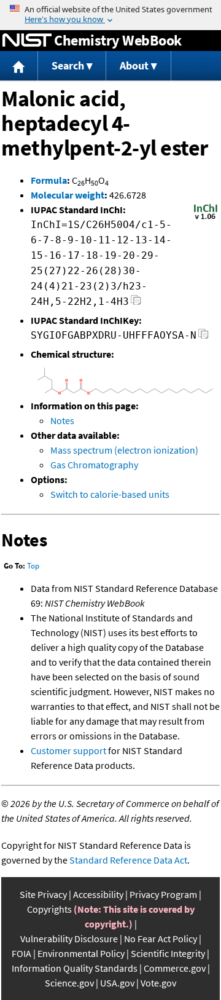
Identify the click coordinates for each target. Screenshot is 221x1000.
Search (68, 65)
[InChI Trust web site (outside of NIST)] (206, 218)
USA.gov (117, 983)
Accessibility (98, 894)
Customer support (68, 750)
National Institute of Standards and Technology (27, 41)
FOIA (21, 953)
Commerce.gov (175, 968)
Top (33, 566)
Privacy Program (163, 894)
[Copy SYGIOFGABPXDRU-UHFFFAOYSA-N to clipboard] (203, 337)
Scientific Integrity (168, 953)
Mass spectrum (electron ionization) (124, 450)
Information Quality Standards (75, 968)
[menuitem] (19, 66)
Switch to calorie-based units (109, 494)
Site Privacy (43, 894)
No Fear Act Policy (160, 938)
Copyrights (49, 909)
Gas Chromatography (94, 465)
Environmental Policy (81, 953)
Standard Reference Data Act (128, 860)
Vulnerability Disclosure (69, 938)
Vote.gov (158, 983)
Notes (62, 420)
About (134, 65)
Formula (49, 180)
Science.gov (69, 983)
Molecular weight (67, 195)
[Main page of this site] (19, 66)
